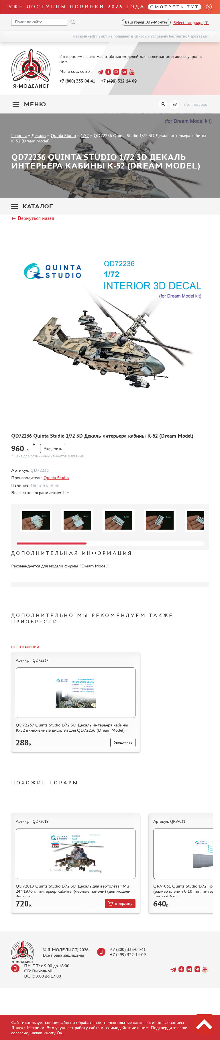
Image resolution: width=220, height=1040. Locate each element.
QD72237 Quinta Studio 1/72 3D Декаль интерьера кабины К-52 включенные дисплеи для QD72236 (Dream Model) (72, 727)
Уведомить (53, 448)
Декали (39, 135)
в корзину (123, 903)
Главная (19, 135)
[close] (206, 7)
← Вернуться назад (32, 218)
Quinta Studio (63, 135)
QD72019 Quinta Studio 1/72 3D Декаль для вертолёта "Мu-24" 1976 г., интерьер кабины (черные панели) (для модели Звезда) (73, 891)
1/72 (85, 135)
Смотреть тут (174, 6)
